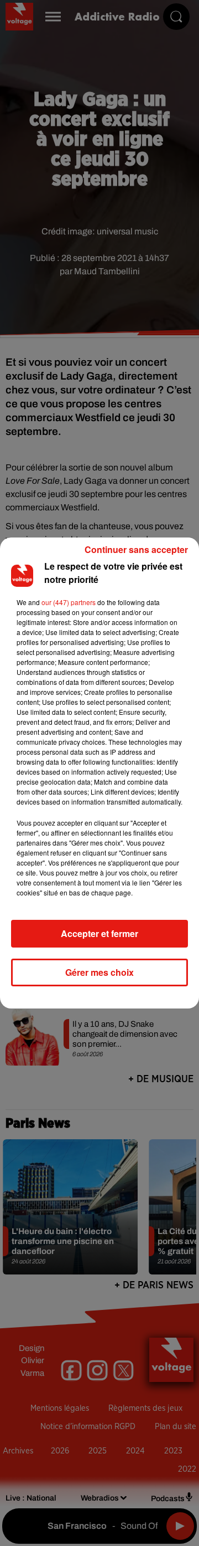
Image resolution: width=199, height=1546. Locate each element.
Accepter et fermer (99, 933)
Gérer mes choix (99, 972)
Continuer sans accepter (136, 549)
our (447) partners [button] (68, 602)
